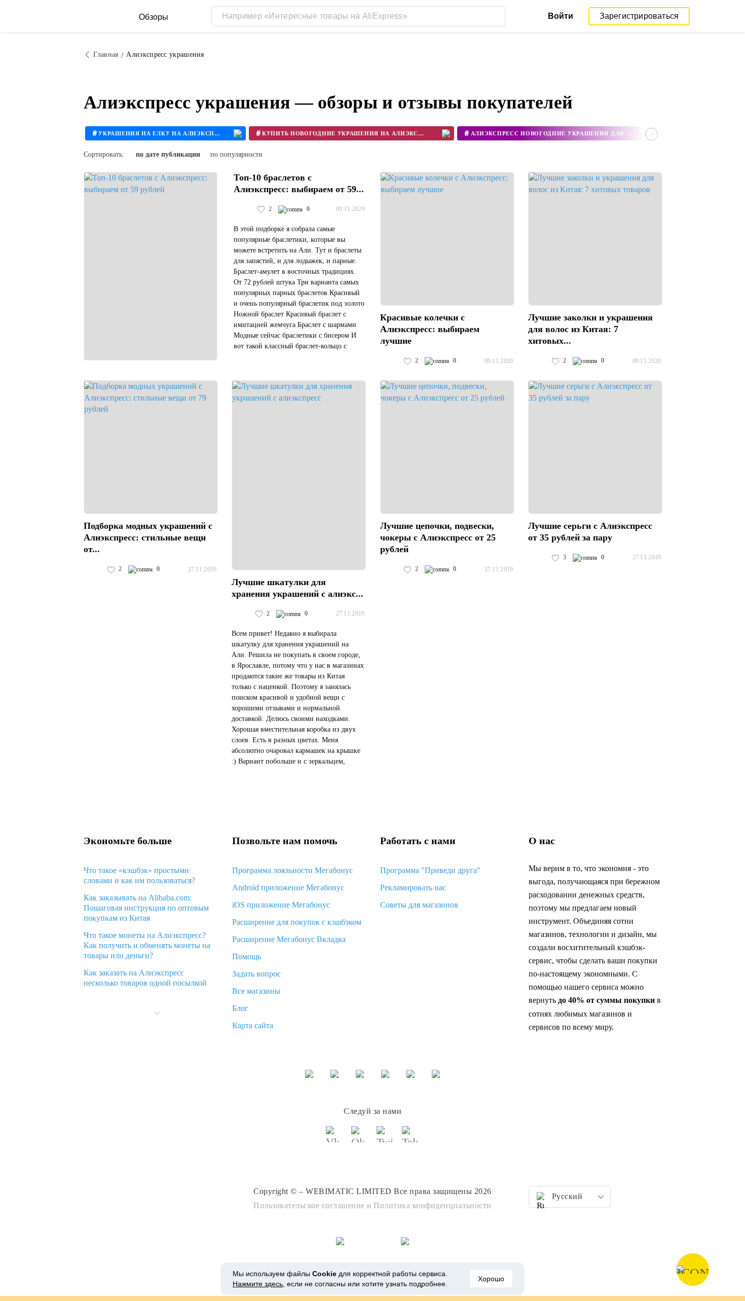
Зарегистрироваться (639, 16)
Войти (560, 16)
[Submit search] (495, 16)
